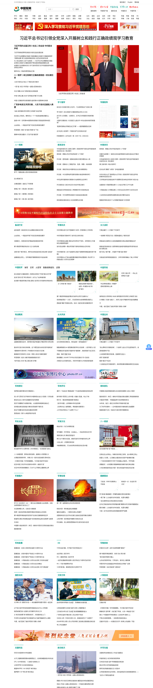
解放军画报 (105, 7)
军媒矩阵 (104, 102)
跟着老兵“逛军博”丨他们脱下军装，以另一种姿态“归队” (117, 678)
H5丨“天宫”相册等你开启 (65, 630)
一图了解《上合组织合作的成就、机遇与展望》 (114, 552)
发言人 (68, 18)
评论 (20, 18)
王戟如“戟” (102, 669)
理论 (15, 18)
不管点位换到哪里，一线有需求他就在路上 (113, 685)
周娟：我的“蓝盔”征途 (64, 376)
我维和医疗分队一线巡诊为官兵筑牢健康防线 (114, 432)
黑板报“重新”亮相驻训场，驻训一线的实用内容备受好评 (75, 325)
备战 (45, 16)
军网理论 (18, 408)
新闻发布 (61, 144)
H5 (137, 16)
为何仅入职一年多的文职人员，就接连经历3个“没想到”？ (75, 685)
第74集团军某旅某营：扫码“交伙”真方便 (112, 620)
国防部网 (93, 11)
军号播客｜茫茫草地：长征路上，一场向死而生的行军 (74, 499)
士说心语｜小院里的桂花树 (65, 509)
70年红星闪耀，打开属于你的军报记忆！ (70, 615)
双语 (132, 18)
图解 (56, 18)
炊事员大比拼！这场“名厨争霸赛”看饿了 (112, 615)
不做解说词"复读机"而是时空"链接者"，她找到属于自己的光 (76, 373)
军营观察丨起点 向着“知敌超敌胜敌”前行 (27, 380)
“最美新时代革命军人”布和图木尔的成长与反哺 (29, 373)
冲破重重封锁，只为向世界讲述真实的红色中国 (72, 512)
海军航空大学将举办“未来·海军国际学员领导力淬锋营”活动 (118, 318)
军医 (127, 16)
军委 (33, 16)
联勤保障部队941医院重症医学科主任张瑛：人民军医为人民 (76, 370)
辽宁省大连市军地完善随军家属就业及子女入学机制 (31, 675)
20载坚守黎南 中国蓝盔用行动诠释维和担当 (114, 422)
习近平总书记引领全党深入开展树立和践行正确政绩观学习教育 (76, 38)
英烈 (74, 18)
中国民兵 (124, 11)
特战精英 (18, 336)
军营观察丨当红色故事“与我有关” (110, 634)
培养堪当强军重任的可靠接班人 (24, 435)
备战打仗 (18, 225)
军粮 (122, 18)
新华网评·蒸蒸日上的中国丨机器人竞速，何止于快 (73, 441)
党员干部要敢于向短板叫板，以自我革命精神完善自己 (31, 448)
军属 (122, 16)
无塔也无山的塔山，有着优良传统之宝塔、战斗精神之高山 (118, 499)
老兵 (114, 18)
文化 (87, 18)
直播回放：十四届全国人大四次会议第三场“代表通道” (31, 634)
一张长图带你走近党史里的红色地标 (111, 556)
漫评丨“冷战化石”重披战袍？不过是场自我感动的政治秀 (75, 435)
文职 (108, 16)
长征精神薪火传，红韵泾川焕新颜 (25, 553)
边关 (98, 16)
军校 (33, 18)
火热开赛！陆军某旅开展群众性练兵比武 (70, 563)
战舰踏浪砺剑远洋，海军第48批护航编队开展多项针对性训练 (34, 364)
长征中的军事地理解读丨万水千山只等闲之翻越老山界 (31, 512)
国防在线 (114, 11)
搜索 (77, 9)
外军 (108, 18)
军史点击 (18, 466)
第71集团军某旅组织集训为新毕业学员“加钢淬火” (73, 318)
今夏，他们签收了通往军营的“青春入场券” (113, 329)
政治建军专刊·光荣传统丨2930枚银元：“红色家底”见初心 (32, 493)
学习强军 (61, 102)
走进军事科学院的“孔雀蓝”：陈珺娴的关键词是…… (73, 669)
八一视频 (18, 144)
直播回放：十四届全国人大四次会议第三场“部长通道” (31, 627)
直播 (45, 18)
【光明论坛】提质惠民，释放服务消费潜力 (70, 451)
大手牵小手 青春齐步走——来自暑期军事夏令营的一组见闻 (33, 669)
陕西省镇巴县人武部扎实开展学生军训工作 (28, 678)
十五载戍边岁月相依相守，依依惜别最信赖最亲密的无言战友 (119, 386)
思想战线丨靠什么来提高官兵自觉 (25, 458)
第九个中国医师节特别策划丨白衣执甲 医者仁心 (114, 681)
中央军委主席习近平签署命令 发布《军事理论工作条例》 (75, 252)
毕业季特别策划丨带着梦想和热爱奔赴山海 (109, 307)
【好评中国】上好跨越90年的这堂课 (68, 448)
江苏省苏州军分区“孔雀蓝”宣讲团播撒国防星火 (72, 678)
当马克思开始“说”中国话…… (108, 493)
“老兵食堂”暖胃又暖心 (106, 624)
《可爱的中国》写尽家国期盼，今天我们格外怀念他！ (31, 505)
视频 (39, 18)
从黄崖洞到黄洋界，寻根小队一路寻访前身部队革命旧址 (32, 502)
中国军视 (133, 11)
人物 (127, 18)
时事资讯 (104, 144)
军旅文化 (61, 466)
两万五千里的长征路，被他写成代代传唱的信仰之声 (73, 505)
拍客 (62, 18)
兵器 (98, 18)
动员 (103, 16)
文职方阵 (61, 642)
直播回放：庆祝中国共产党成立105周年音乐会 (29, 624)
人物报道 (104, 642)
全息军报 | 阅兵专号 (63, 620)
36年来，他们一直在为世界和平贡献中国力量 (114, 425)
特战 (79, 18)
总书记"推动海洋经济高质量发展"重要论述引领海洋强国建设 (118, 559)
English (130, 2)
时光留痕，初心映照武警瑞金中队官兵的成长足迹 (73, 567)
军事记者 (124, 7)
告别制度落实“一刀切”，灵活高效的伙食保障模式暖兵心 (75, 322)
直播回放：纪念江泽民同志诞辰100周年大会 (28, 615)
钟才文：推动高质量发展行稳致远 (68, 444)
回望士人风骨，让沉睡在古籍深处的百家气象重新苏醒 (116, 502)
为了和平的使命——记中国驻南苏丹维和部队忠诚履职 (116, 429)
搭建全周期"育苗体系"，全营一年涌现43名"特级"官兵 (86, 308)
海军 (56, 16)
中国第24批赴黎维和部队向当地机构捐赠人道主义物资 (117, 413)
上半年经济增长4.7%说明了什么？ (68, 454)
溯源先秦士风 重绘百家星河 (66, 502)
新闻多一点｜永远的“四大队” (128, 538)
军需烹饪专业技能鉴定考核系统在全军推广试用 (114, 630)
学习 (15, 16)
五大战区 (104, 225)
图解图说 (104, 520)
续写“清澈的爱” (104, 380)
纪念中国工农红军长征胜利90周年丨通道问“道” (29, 509)
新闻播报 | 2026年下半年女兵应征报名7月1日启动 (73, 380)
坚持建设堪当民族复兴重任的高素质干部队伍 (28, 451)
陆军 (51, 16)
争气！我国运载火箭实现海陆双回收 (25, 172)
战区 (39, 16)
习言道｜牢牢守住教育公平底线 (109, 538)
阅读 (93, 18)
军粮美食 (104, 587)
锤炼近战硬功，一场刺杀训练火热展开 (69, 557)
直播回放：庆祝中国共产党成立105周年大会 (28, 620)
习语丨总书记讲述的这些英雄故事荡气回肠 (113, 566)
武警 (79, 16)
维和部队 (104, 408)
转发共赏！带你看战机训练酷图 (67, 553)
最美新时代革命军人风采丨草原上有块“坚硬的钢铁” (30, 376)
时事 (26, 18)
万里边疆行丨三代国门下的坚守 (109, 252)
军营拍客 (61, 520)
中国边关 (104, 336)
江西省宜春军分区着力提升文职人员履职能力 (71, 675)
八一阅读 (104, 466)
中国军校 (104, 289)
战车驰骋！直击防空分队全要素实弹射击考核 (28, 252)
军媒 (132, 16)
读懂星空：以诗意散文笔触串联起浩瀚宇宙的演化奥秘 (116, 509)
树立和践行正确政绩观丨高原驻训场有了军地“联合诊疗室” (33, 318)
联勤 (74, 16)
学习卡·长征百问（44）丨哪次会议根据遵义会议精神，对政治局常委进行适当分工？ (33, 549)
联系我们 (123, 2)
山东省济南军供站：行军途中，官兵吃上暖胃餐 (114, 627)
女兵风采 (61, 336)
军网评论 (61, 408)
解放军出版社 (134, 7)
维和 (93, 16)
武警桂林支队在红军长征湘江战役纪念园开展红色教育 (74, 560)
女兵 (87, 16)
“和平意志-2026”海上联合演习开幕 (25, 383)
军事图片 (18, 520)
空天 (103, 18)
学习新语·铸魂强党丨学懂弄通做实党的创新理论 (114, 549)
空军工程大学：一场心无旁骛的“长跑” (129, 307)
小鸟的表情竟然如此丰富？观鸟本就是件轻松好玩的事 (116, 512)
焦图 (26, 16)
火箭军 (68, 16)
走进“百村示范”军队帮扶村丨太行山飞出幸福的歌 (30, 322)
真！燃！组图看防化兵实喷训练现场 (68, 548)
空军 (62, 16)
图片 (51, 18)
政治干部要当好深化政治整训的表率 (25, 454)
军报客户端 (104, 11)
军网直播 (18, 587)
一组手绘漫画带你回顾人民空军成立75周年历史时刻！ (74, 627)
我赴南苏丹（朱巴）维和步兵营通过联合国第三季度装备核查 (119, 419)
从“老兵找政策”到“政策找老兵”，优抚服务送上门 (29, 681)
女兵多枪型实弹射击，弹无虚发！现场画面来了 (72, 364)
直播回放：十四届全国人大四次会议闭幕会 (28, 630)
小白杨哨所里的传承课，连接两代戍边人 (112, 376)
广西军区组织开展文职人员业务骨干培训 (70, 681)
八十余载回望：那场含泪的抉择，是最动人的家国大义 (31, 499)
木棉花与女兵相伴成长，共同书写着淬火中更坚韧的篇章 (75, 383)
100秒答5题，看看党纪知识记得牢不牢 (69, 634)
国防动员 (18, 642)
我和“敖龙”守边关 (105, 383)
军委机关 (61, 225)
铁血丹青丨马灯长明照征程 (65, 493)
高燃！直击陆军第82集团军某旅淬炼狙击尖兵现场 (30, 557)
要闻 (20, 16)
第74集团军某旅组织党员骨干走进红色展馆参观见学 (31, 560)
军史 (114, 16)
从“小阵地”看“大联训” (65, 306)
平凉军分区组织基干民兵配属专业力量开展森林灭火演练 (32, 685)
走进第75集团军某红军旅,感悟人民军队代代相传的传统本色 (33, 325)
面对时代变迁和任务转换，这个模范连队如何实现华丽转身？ (33, 370)
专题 (137, 18)
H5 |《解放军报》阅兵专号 (65, 624)
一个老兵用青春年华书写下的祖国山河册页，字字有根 (116, 505)
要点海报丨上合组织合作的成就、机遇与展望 (114, 563)
